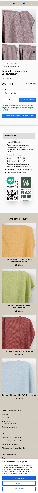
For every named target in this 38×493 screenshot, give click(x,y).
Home (4, 64)
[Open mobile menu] (6, 3)
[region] (19, 476)
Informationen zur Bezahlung (12, 437)
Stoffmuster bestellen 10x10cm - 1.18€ (19, 116)
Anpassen (19, 483)
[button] (23, 3)
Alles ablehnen (19, 489)
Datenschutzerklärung (9, 427)
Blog (3, 458)
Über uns (5, 414)
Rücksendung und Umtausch (11, 441)
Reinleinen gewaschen (9, 66)
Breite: (4, 89)
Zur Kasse (5, 418)
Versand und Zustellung (10, 444)
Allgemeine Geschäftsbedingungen (10, 422)
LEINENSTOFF (14, 64)
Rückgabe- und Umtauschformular (13, 448)
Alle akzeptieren (19, 478)
